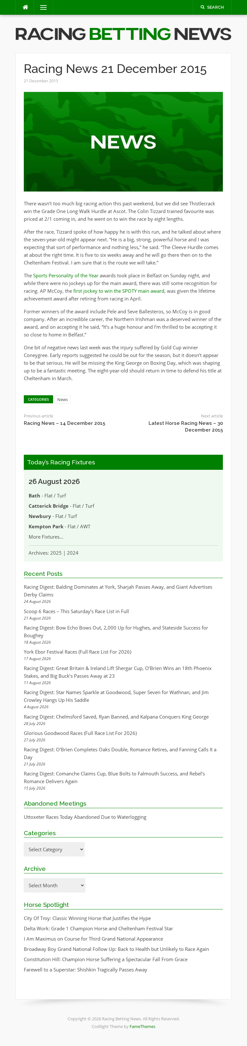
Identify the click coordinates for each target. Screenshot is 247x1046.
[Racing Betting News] (123, 33)
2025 (56, 553)
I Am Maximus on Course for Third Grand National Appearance (93, 938)
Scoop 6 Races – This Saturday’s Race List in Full (76, 611)
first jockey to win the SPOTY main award (118, 291)
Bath (34, 495)
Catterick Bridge (49, 506)
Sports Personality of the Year (65, 275)
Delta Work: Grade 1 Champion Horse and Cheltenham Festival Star (98, 928)
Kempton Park (46, 526)
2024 (72, 553)
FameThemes (142, 1026)
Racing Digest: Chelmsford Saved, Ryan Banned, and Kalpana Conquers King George (116, 716)
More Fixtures (44, 536)
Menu (40, 7)
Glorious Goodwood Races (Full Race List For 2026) (80, 733)
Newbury (40, 516)
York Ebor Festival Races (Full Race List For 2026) (77, 651)
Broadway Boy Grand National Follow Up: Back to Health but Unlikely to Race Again (116, 949)
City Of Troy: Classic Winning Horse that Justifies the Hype (87, 918)
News (62, 399)
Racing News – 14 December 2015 (64, 423)
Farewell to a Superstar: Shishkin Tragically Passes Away (85, 969)
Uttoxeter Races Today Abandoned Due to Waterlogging (85, 817)
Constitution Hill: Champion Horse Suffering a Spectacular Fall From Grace (106, 959)
